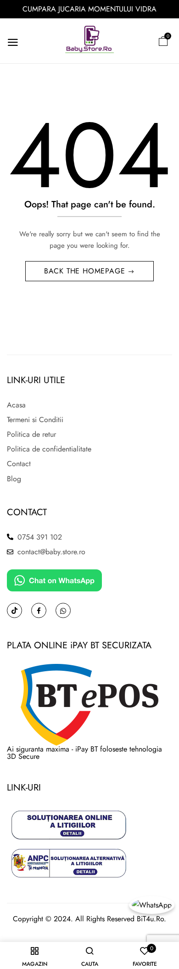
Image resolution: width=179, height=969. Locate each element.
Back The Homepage (86, 271)
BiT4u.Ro (150, 918)
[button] (163, 41)
